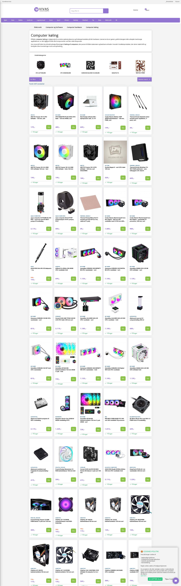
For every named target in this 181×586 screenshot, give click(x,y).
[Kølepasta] (115, 65)
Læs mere (143, 576)
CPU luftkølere (41, 73)
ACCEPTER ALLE (155, 579)
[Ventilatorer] (140, 66)
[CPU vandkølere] (65, 65)
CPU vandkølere (65, 73)
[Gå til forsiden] (31, 27)
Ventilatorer (140, 73)
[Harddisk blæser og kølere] (90, 65)
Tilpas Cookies (170, 579)
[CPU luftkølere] (40, 65)
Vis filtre (33, 79)
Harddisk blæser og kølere (90, 73)
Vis (49, 127)
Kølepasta (115, 73)
